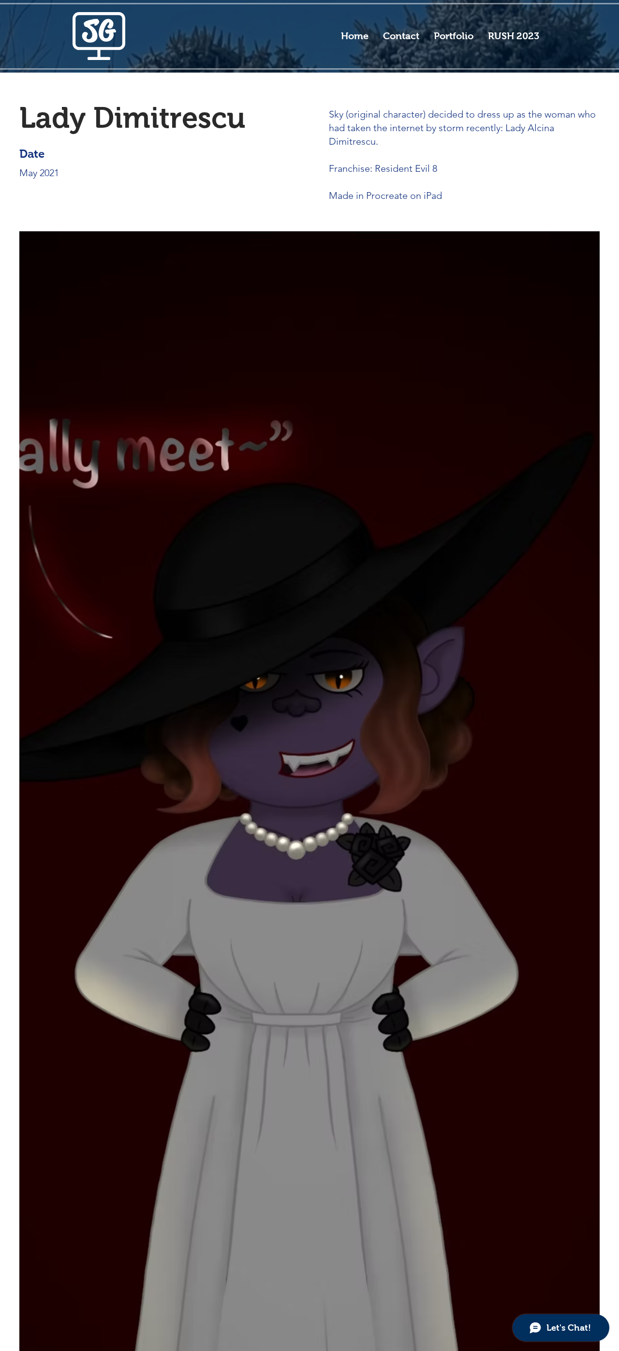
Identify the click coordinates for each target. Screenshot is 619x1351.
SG (99, 30)
